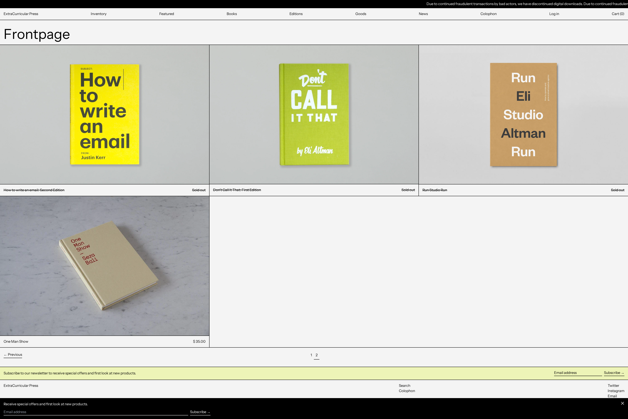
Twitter (613, 386)
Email (612, 396)
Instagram (616, 391)
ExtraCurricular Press (21, 14)
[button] (618, 14)
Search (404, 385)
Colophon (407, 391)
